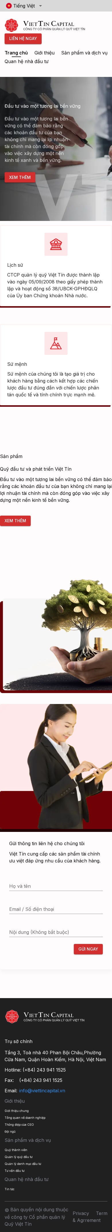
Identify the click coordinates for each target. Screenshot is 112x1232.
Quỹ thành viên (16, 1150)
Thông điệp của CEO (19, 1124)
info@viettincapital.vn (42, 1090)
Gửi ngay (88, 949)
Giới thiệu (44, 53)
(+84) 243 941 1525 (44, 1070)
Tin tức (9, 1189)
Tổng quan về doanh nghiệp (25, 1117)
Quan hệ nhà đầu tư (27, 61)
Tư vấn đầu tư (14, 1170)
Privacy (81, 1213)
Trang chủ (16, 53)
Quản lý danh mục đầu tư (23, 1163)
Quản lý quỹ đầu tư (18, 1157)
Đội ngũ (10, 1131)
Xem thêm (20, 177)
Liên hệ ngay (23, 38)
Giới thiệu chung (17, 1110)
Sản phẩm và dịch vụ (84, 53)
